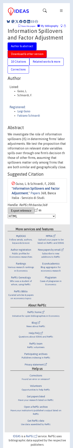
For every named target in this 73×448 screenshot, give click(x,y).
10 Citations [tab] (18, 61)
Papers (35, 193)
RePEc (30, 436)
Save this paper (28, 26)
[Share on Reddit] (24, 21)
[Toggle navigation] (44, 11)
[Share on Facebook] (20, 21)
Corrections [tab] (18, 69)
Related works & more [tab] (46, 61)
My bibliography (49, 25)
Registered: (18, 107)
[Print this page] (36, 21)
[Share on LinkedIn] (28, 21)
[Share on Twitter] (16, 21)
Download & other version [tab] (27, 54)
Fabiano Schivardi (28, 115)
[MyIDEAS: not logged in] (62, 26)
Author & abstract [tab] (22, 46)
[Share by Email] (32, 21)
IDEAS (17, 436)
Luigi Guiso (23, 111)
